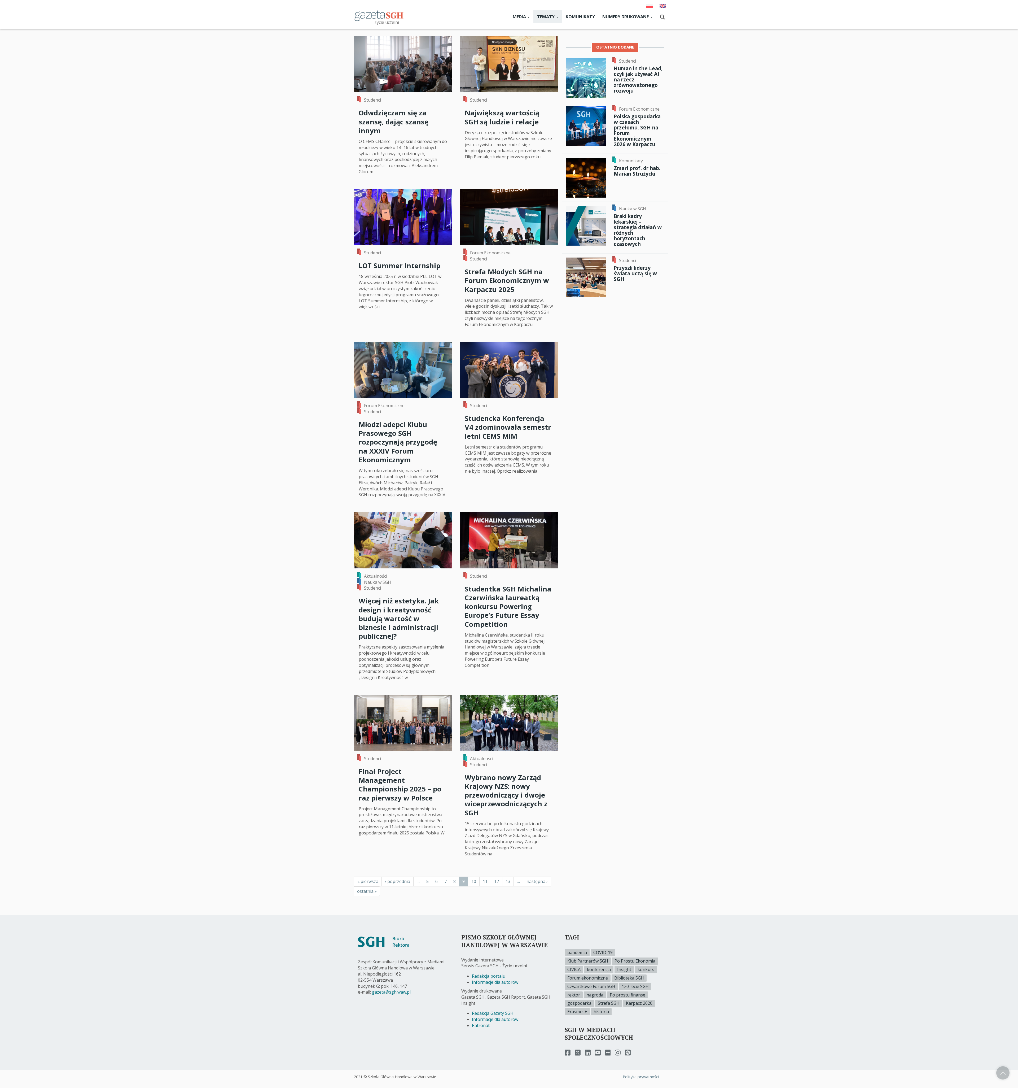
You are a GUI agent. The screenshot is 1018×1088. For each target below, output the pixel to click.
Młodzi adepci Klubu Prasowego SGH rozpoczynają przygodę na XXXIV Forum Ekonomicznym (398, 442)
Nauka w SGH (377, 582)
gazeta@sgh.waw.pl (391, 992)
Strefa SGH (609, 1003)
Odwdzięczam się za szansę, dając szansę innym (393, 121)
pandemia (577, 952)
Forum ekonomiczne (587, 978)
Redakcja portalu (488, 976)
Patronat (481, 1025)
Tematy (546, 17)
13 (510, 881)
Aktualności (375, 576)
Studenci (372, 100)
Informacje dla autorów (495, 982)
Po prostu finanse (627, 995)
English (662, 6)
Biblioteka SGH (629, 978)
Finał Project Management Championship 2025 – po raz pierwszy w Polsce (400, 785)
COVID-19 (603, 952)
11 (487, 881)
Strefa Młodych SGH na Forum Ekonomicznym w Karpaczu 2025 (507, 280)
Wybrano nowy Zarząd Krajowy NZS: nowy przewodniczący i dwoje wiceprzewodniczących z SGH (506, 795)
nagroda (594, 995)
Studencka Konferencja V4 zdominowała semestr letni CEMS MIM (508, 427)
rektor (573, 995)
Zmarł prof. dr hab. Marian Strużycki (637, 170)
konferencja (599, 969)
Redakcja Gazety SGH (493, 1013)
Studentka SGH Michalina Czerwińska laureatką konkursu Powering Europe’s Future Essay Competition (508, 606)
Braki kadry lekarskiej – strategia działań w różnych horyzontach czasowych (638, 230)
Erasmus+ (577, 1012)
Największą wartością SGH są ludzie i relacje (502, 117)
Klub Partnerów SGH (587, 961)
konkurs (646, 969)
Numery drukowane (626, 17)
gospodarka (579, 1003)
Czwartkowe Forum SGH (591, 986)
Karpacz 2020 (639, 1003)
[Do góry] (1003, 1073)
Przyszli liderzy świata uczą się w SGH (635, 273)
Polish (649, 6)
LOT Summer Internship (399, 265)
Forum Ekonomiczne (490, 253)
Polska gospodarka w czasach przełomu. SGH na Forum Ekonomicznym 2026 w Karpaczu (637, 130)
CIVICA (574, 969)
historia (601, 1012)
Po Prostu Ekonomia (635, 961)
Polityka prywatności (641, 1076)
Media (520, 17)
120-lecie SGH (635, 986)
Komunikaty (580, 17)
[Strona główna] (379, 15)
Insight (624, 969)
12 (498, 881)
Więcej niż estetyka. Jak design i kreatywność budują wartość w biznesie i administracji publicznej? (399, 618)
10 (475, 881)
